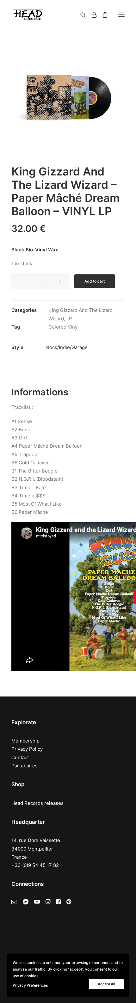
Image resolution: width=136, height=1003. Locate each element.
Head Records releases (37, 803)
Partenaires (24, 766)
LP (69, 319)
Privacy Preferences (30, 985)
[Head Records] (27, 15)
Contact (20, 757)
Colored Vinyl (63, 327)
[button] (121, 15)
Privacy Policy (27, 749)
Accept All (106, 984)
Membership (25, 741)
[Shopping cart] (102, 15)
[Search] (80, 15)
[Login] (91, 15)
